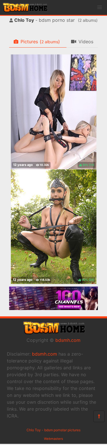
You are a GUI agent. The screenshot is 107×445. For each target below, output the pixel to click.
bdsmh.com (67, 340)
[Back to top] (99, 416)
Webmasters (53, 439)
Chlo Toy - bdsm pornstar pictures (53, 430)
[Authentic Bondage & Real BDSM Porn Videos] (53, 308)
